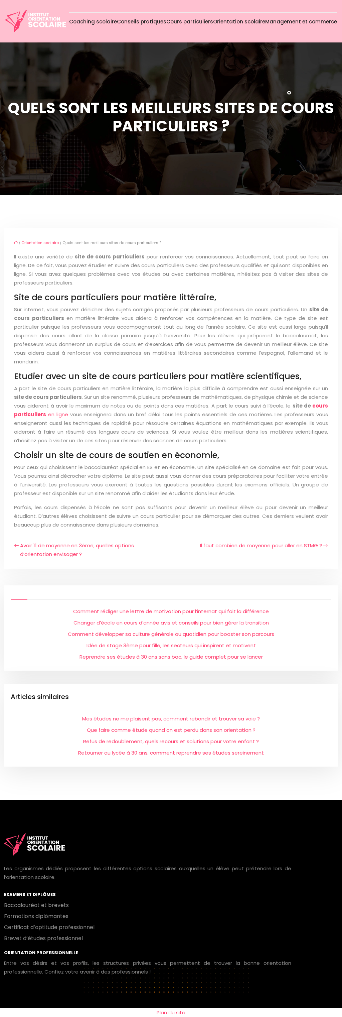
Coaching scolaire (93, 21)
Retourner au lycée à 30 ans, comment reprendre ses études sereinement (171, 752)
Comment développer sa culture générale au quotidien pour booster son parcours (171, 634)
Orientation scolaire (239, 21)
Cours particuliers (189, 21)
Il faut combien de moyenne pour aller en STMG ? (261, 545)
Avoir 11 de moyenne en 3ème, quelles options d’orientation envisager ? (77, 550)
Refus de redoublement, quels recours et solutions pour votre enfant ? (171, 741)
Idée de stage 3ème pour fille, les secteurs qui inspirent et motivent (171, 645)
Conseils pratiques (141, 21)
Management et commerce (301, 21)
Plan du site (171, 1012)
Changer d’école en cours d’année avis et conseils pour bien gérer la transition (171, 622)
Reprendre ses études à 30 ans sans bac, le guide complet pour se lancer (171, 656)
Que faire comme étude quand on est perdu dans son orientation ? (171, 729)
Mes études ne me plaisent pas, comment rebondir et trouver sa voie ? (171, 718)
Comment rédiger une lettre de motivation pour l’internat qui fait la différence (171, 611)
